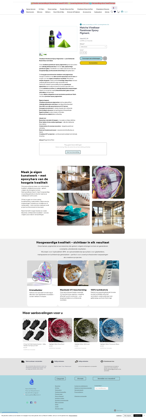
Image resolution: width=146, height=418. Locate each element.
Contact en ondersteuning (81, 386)
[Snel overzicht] (35, 330)
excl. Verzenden (88, 40)
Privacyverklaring (79, 392)
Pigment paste (58, 394)
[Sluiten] (144, 415)
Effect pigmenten (59, 402)
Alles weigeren (127, 415)
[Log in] (121, 11)
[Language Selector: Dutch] (114, 8)
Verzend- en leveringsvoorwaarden (83, 388)
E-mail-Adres (98, 385)
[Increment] (86, 52)
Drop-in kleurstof (59, 396)
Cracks (56, 406)
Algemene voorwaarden (81, 396)
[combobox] (93, 46)
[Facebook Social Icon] (31, 403)
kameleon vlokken (59, 398)
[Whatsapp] (27, 403)
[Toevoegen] (105, 58)
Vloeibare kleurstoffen (60, 392)
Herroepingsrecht (79, 390)
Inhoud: (82, 44)
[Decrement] (81, 52)
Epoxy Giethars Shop (31, 388)
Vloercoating (58, 390)
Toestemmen (138, 415)
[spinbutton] (83, 52)
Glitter (56, 404)
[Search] (111, 11)
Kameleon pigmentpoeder (61, 400)
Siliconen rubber (59, 408)
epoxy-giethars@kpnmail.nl (33, 395)
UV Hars (57, 388)
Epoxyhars (57, 386)
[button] (30, 9)
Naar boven (120, 410)
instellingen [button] (119, 415)
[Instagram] (35, 403)
